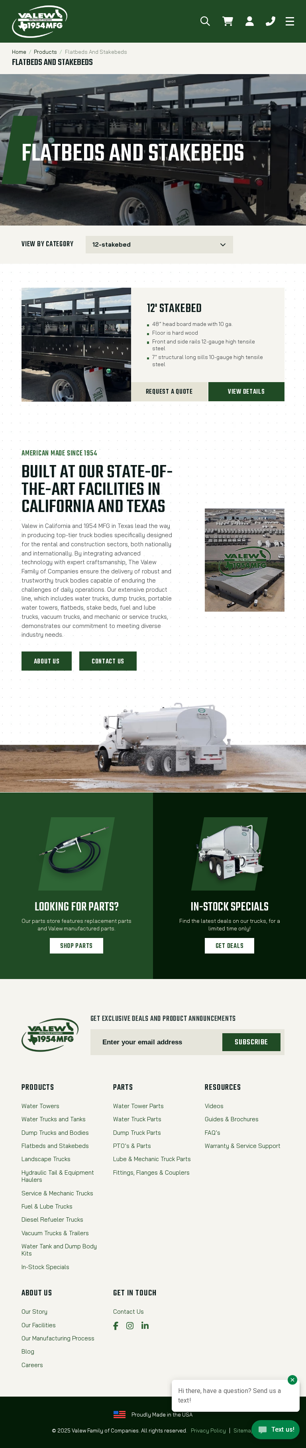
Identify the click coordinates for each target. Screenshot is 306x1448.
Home (19, 52)
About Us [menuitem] (37, 1293)
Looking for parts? (77, 907)
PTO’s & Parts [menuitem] (132, 1146)
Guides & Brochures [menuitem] (232, 1119)
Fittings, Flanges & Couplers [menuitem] (151, 1172)
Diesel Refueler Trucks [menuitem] (52, 1219)
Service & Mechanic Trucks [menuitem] (57, 1193)
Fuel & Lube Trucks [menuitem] (47, 1206)
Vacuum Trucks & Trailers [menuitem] (55, 1233)
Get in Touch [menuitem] (135, 1293)
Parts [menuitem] (123, 1088)
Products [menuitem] (38, 1088)
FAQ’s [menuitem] (212, 1132)
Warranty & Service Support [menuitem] (242, 1146)
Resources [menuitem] (223, 1088)
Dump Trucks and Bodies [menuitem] (55, 1132)
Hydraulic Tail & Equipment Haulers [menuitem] (58, 1176)
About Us (47, 661)
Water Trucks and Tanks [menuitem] (54, 1119)
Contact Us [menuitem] (128, 1311)
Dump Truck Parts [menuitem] (137, 1132)
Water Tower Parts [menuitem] (138, 1106)
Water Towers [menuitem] (40, 1106)
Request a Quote (169, 392)
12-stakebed (111, 244)
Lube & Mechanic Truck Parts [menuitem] (152, 1159)
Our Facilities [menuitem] (39, 1325)
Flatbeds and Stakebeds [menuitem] (55, 1146)
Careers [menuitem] (32, 1365)
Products (45, 52)
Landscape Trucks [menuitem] (46, 1159)
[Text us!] (275, 1431)
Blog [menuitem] (28, 1351)
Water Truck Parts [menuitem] (137, 1119)
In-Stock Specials (229, 907)
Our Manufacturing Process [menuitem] (58, 1338)
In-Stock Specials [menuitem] (45, 1267)
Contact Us (108, 661)
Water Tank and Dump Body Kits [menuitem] (59, 1250)
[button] (205, 21)
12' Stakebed (174, 309)
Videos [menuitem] (214, 1106)
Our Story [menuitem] (34, 1311)
